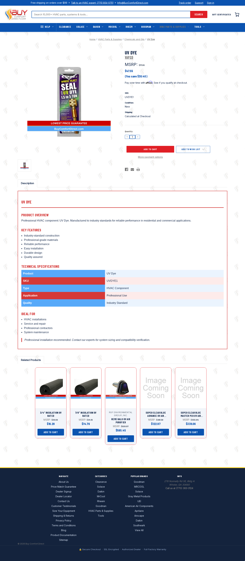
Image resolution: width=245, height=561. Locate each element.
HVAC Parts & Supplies (173, 26)
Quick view (49, 385)
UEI (139, 501)
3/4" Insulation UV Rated (51, 414)
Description (27, 183)
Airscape (139, 515)
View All (139, 530)
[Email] (132, 169)
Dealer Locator (64, 496)
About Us (64, 481)
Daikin (96, 26)
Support (199, 3)
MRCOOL (139, 486)
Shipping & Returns (63, 515)
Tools (197, 26)
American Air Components (139, 506)
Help (47, 26)
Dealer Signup (64, 491)
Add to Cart (50, 391)
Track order (185, 3)
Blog (63, 530)
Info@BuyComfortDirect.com (132, 3)
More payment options (150, 157)
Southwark (139, 525)
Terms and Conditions (64, 525)
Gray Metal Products (139, 496)
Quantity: (129, 131)
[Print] (138, 169)
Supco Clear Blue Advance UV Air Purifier (156, 414)
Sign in (210, 3)
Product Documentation (63, 535)
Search (198, 14)
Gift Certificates (221, 14)
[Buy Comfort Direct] (16, 14)
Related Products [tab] (31, 360)
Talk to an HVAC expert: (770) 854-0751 (92, 3)
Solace (80, 26)
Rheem (129, 26)
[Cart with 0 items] (237, 14)
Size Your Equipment (63, 510)
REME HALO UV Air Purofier (120, 420)
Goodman (146, 26)
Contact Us (64, 501)
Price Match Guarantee (63, 486)
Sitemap (63, 539)
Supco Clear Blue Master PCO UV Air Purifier (191, 414)
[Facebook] (126, 169)
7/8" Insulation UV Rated (85, 414)
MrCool (112, 26)
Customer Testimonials (63, 506)
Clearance (65, 26)
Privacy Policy (63, 520)
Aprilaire (139, 510)
